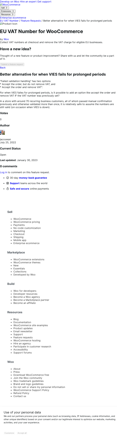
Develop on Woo (10, 1)
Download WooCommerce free (31, 374)
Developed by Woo (24, 274)
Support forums (22, 352)
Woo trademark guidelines (28, 380)
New (16, 265)
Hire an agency (22, 343)
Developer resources (25, 293)
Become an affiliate (24, 302)
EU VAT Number (9, 20)
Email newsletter (22, 331)
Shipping (18, 237)
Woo (6, 39)
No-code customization (27, 227)
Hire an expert (28, 1)
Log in (3, 172)
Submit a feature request (12, 64)
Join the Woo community (27, 377)
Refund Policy (21, 393)
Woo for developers (24, 290)
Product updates (23, 328)
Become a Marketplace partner (31, 299)
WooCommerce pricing (26, 221)
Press (16, 371)
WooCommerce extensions (28, 259)
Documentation (22, 322)
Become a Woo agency (26, 296)
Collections (19, 271)
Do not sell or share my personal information (39, 387)
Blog (16, 319)
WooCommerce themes (26, 262)
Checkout (19, 234)
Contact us (19, 396)
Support (15, 183)
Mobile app (19, 240)
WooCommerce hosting (27, 340)
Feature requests (23, 337)
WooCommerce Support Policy (31, 390)
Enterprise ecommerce (26, 243)
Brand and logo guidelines (28, 383)
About (16, 368)
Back (3, 67)
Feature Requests (31, 20)
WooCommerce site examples (30, 325)
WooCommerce (22, 218)
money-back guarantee (33, 177)
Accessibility (20, 349)
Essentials (19, 268)
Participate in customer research (32, 346)
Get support (44, 1)
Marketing (19, 231)
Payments (19, 224)
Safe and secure (19, 188)
